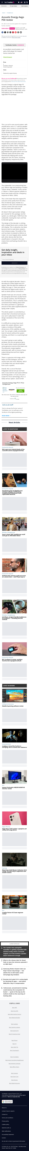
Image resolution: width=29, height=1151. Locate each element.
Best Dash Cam (14, 1076)
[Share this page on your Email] (21, 32)
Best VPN (14, 1007)
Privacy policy (5, 1121)
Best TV (14, 1044)
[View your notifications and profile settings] (18, 2)
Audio (3, 12)
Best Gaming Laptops (14, 1027)
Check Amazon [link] (7, 57)
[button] (27, 2)
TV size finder (13, 6)
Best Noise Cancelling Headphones (14, 1060)
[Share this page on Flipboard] (16, 32)
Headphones (10, 12)
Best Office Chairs (14, 1067)
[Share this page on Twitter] (5, 32)
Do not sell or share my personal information (13, 1141)
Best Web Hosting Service (14, 1014)
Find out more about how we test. (19, 81)
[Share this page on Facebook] (2, 32)
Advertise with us (6, 1128)
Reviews (12, 28)
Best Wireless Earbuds (14, 1063)
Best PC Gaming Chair (14, 1034)
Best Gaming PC (14, 1030)
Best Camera (14, 1073)
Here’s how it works (16, 37)
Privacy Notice (22, 268)
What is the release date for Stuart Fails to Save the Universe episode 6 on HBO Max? (15, 962)
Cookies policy (5, 1124)
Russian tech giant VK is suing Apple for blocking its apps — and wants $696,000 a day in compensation (15, 981)
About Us (4, 1107)
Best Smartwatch (14, 1050)
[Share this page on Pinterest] (13, 32)
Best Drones (14, 1080)
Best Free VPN (14, 1011)
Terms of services (20, 267)
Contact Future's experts (8, 1111)
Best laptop (24, 6)
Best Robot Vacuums (14, 1083)
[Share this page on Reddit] (10, 32)
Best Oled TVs (14, 1047)
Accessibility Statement (8, 1134)
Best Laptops (14, 1024)
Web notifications (6, 1131)
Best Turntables (14, 1057)
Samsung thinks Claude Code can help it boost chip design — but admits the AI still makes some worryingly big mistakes (14, 971)
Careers (4, 1138)
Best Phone (14, 1040)
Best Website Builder (14, 1017)
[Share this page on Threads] (18, 32)
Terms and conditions (7, 1117)
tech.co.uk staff (21, 28)
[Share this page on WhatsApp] (8, 32)
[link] (6, 389)
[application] (14, 171)
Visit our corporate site (14, 1096)
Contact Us (4, 1114)
